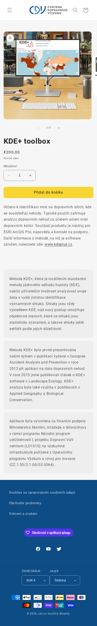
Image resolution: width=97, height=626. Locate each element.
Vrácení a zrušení (23, 514)
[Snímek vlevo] (38, 128)
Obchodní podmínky (25, 503)
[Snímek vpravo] (59, 128)
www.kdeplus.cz (58, 244)
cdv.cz (42, 613)
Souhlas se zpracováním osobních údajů (42, 492)
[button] (9, 10)
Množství (10, 166)
